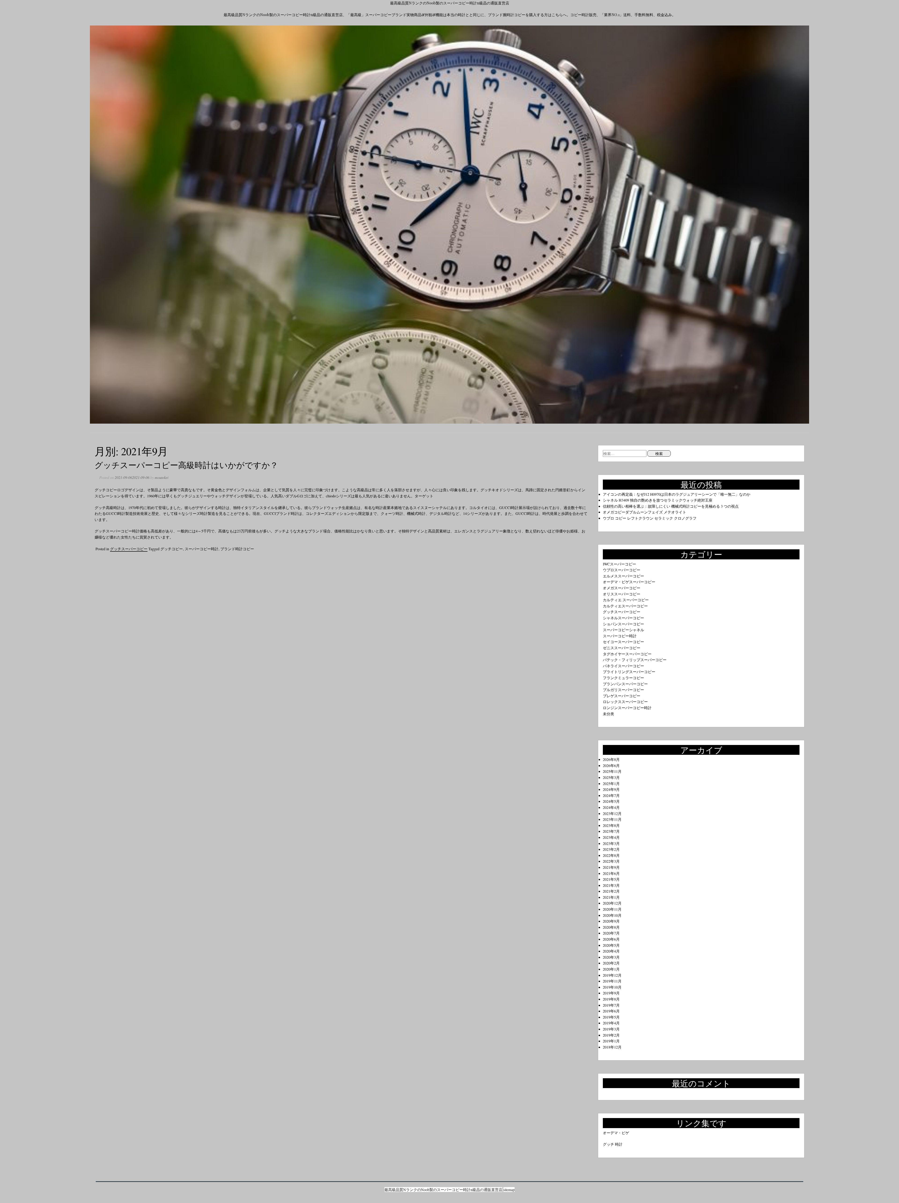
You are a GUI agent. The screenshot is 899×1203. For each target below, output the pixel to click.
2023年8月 (611, 825)
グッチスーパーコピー (128, 548)
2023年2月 (611, 849)
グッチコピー (171, 548)
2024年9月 (611, 789)
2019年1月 (611, 1040)
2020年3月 (611, 957)
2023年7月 (611, 831)
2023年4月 (611, 837)
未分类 (608, 713)
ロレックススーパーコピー (625, 701)
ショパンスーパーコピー (623, 623)
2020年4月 (611, 951)
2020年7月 (611, 933)
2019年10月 (612, 987)
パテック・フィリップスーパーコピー (635, 659)
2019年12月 (612, 975)
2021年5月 (611, 879)
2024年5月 (611, 801)
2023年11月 (612, 819)
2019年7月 (611, 1005)
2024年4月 (611, 807)
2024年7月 (611, 795)
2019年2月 (611, 1035)
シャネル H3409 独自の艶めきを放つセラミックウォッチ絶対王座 (657, 500)
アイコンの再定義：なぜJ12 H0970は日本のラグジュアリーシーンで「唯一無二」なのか (676, 494)
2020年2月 (611, 963)
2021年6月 (611, 873)
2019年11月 (612, 981)
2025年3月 (611, 777)
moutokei (161, 477)
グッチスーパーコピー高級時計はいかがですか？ (186, 464)
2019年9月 (611, 992)
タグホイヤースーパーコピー (627, 653)
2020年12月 (612, 903)
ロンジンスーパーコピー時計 (627, 707)
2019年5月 (611, 1017)
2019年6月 (611, 1011)
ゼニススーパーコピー (621, 647)
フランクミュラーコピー (623, 677)
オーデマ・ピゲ (616, 1132)
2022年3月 (611, 861)
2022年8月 (611, 855)
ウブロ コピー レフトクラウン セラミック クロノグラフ (649, 518)
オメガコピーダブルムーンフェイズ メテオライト (644, 512)
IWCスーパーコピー (619, 563)
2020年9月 (611, 921)
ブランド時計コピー (237, 548)
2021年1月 (611, 897)
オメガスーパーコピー (621, 587)
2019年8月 (611, 999)
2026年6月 (611, 765)
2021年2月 (611, 891)
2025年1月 (611, 783)
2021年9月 (611, 867)
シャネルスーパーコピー (623, 617)
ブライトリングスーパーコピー (629, 671)
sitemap (509, 1189)
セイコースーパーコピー (623, 641)
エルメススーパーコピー (623, 575)
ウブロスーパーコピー (621, 569)
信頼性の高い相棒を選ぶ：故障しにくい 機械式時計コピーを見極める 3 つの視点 (671, 506)
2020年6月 (611, 939)
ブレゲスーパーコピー (621, 695)
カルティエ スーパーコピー (626, 599)
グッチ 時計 (613, 1144)
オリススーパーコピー (621, 593)
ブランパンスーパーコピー (625, 683)
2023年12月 (612, 813)
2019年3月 (611, 1029)
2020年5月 (611, 945)
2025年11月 (612, 771)
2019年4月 (611, 1022)
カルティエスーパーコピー (625, 605)
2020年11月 (612, 909)
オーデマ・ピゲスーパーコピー (629, 581)
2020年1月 (611, 969)
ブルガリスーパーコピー (623, 689)
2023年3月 (611, 843)
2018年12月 (612, 1047)
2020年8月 (611, 927)
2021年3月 (611, 885)
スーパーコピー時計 (201, 548)
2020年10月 (612, 915)
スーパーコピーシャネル (623, 629)
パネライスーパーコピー (623, 665)
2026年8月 (611, 759)
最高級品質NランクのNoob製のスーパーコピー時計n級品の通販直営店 (449, 2)
